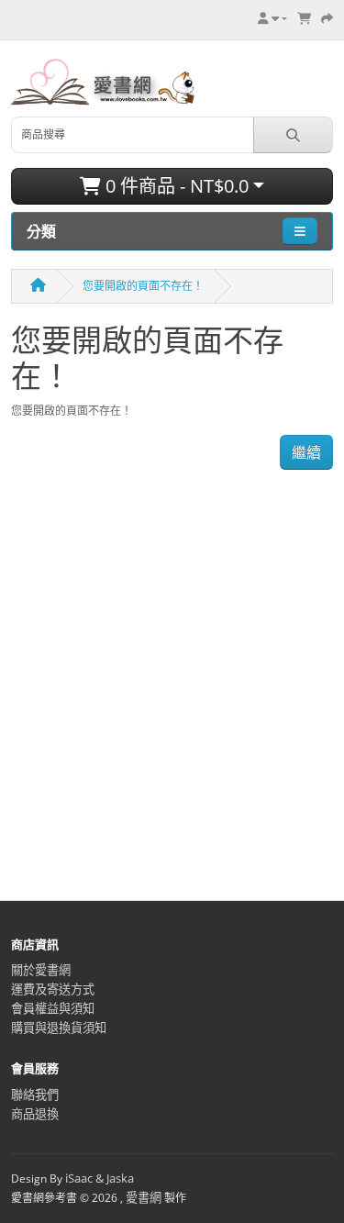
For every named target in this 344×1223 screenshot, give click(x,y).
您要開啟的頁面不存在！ (143, 286)
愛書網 (143, 1197)
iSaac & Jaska (99, 1178)
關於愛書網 (41, 970)
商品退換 (35, 1114)
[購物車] (304, 18)
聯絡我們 (35, 1094)
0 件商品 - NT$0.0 (175, 185)
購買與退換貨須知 (58, 1027)
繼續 (306, 452)
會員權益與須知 (52, 1008)
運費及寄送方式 (52, 989)
